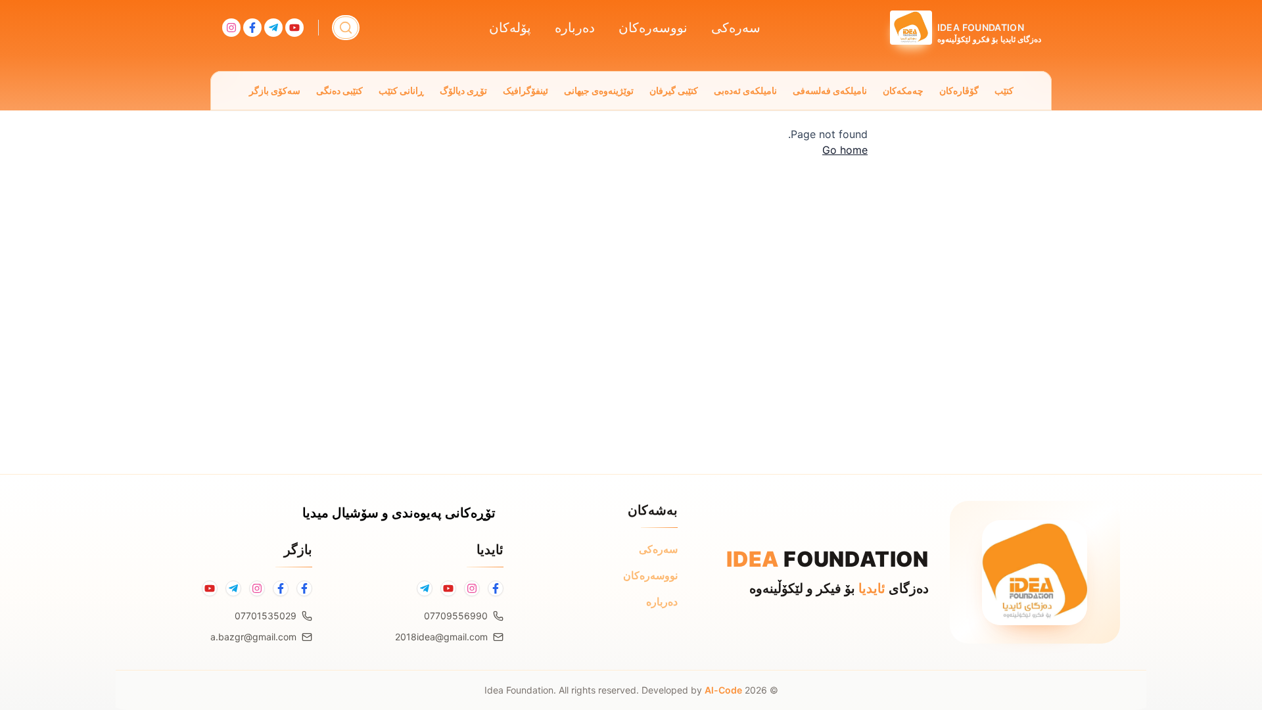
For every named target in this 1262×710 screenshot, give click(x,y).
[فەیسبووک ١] (304, 588)
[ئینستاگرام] (257, 588)
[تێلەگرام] (233, 588)
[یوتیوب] (210, 588)
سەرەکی (735, 28)
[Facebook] (495, 588)
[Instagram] (472, 588)
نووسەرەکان (653, 28)
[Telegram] (424, 588)
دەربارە (575, 28)
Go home (845, 149)
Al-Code (723, 690)
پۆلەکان (510, 28)
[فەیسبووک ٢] (281, 588)
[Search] (345, 27)
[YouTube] (448, 588)
